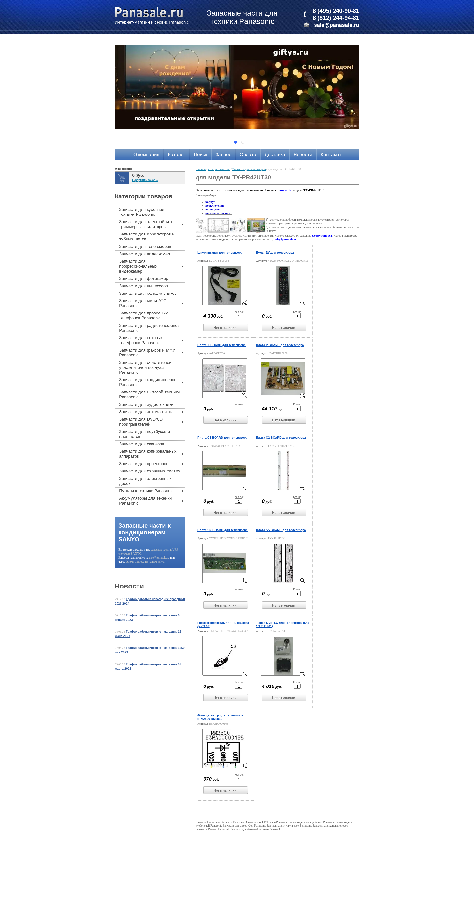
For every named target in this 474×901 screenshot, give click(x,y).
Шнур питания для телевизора (220, 252)
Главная (201, 169)
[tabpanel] (237, 87)
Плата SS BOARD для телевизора (281, 530)
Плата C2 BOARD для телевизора (281, 437)
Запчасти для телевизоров (249, 169)
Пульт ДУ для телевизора (275, 252)
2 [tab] (242, 142)
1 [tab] (235, 142)
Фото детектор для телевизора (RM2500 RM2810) (220, 717)
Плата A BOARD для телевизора (222, 345)
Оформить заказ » (145, 180)
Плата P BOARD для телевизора (280, 345)
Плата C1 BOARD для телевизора (222, 437)
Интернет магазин (219, 169)
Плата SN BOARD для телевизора (223, 530)
